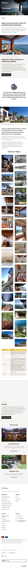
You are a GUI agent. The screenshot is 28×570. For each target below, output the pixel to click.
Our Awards (4, 525)
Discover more (6, 74)
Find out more (14, 451)
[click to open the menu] (25, 3)
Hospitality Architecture (6, 507)
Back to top (6, 560)
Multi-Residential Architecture (7, 505)
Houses (3, 18)
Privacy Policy (4, 552)
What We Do (4, 494)
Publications (4, 527)
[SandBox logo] (5, 3)
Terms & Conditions (12, 552)
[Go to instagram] (5, 556)
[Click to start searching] (22, 3)
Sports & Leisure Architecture (7, 503)
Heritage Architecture (5, 509)
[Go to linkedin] (2, 556)
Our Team (3, 523)
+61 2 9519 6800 (20, 518)
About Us (4, 513)
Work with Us (4, 529)
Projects (17, 494)
